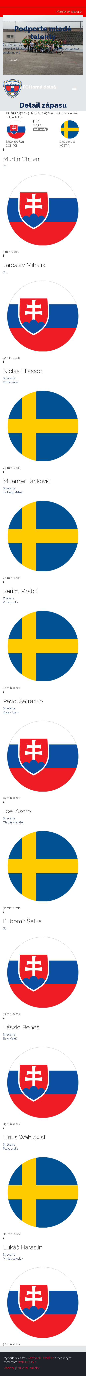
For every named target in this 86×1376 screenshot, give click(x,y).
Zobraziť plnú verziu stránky (21, 1368)
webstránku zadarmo (41, 1358)
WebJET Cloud (27, 1362)
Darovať (12, 59)
